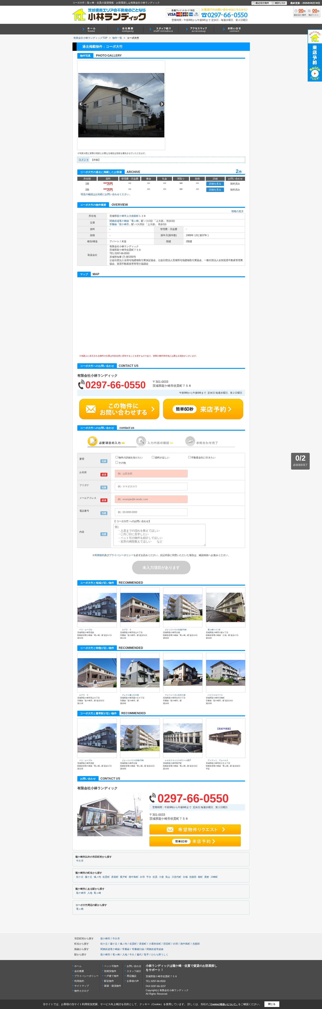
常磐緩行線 (138, 949)
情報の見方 (237, 211)
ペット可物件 (111, 966)
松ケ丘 (79, 877)
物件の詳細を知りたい (131, 457)
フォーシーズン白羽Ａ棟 (175, 695)
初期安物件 (110, 971)
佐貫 (155, 877)
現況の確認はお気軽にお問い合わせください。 (106, 194)
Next (161, 104)
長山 (167, 877)
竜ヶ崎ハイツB (214, 630)
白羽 (142, 877)
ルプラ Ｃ (126, 630)
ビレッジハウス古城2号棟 (176, 630)
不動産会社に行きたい (203, 457)
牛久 (132, 954)
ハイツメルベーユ (215, 695)
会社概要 (79, 971)
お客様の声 (133, 981)
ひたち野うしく (159, 954)
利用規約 (99, 555)
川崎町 (214, 877)
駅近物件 (109, 981)
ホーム (78, 966)
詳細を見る (215, 183)
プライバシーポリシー (121, 555)
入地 (89, 893)
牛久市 (79, 860)
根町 (200, 877)
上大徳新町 (133, 215)
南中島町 (133, 877)
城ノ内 (97, 877)
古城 (185, 877)
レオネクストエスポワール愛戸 (178, 760)
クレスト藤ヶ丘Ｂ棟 (130, 695)
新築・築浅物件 (112, 985)
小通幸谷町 (155, 943)
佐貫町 (106, 877)
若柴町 (115, 877)
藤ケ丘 (88, 877)
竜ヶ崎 (135, 221)
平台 (148, 877)
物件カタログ (81, 990)
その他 (122, 462)
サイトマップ (81, 985)
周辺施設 (131, 976)
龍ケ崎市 (122, 215)
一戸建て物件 (111, 976)
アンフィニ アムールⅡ (218, 760)
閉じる (271, 1004)
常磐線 (113, 224)
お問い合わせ (134, 966)
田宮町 (167, 943)
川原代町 (176, 877)
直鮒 (206, 877)
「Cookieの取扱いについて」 (223, 1004)
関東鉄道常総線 (154, 949)
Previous (80, 104)
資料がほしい (162, 457)
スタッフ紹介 (134, 971)
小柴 (161, 877)
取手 (146, 954)
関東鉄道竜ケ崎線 (119, 221)
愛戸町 (123, 877)
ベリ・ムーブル (85, 630)
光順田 (192, 877)
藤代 (139, 954)
